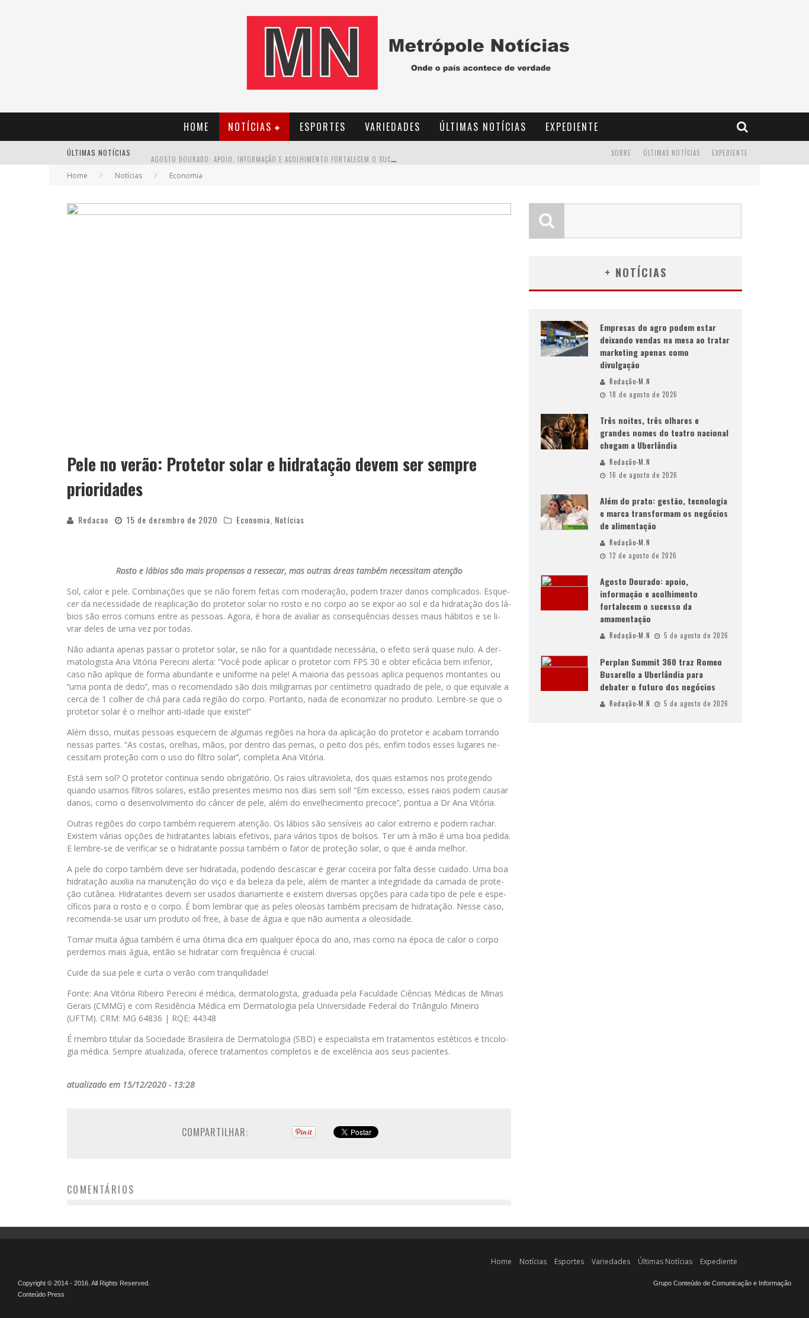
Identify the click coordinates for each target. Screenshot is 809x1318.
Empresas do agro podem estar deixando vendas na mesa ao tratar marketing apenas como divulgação (665, 346)
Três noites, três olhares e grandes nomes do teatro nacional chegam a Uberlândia (664, 432)
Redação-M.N (629, 381)
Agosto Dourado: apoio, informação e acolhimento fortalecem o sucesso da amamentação (307, 154)
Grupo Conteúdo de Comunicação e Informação (722, 1283)
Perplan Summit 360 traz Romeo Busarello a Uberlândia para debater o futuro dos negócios (661, 674)
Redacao (93, 519)
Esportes (323, 127)
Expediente (572, 127)
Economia (253, 519)
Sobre (621, 152)
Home (196, 127)
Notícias (250, 127)
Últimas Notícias (483, 127)
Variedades (392, 127)
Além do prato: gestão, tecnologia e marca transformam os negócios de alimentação (664, 513)
